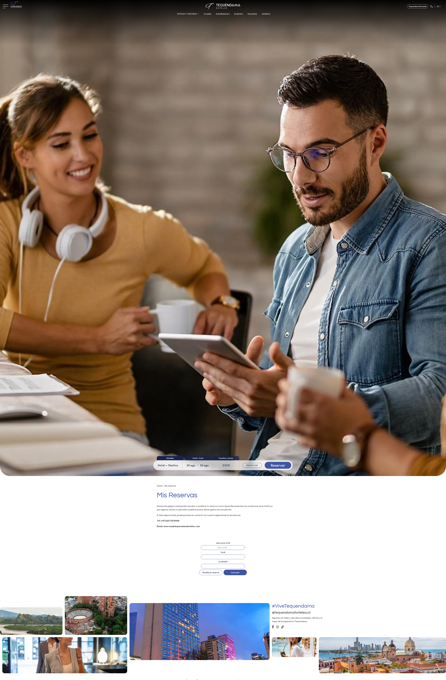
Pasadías (252, 14)
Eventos (238, 14)
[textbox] (223, 547)
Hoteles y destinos (187, 14)
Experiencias (223, 14)
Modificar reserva (211, 572)
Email (223, 552)
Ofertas (266, 14)
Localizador (223, 561)
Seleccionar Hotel (223, 543)
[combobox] (223, 547)
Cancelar (235, 572)
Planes (207, 14)
